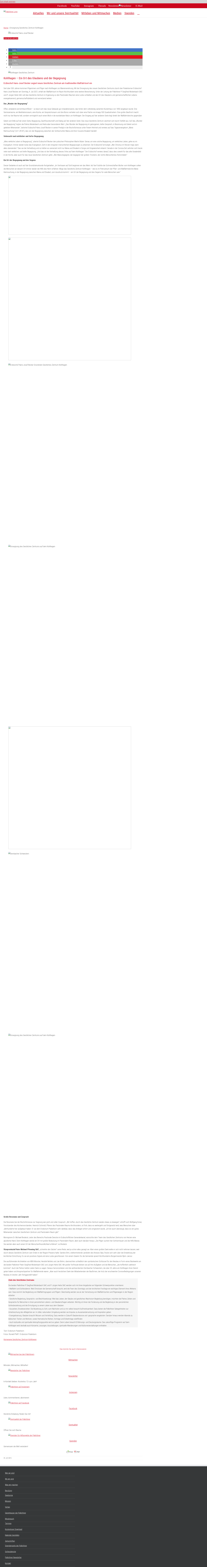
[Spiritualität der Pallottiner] (19, 1419)
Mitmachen (73, 1360)
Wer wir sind (9, 1473)
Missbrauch (9, 1519)
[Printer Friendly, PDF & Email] (73, 1452)
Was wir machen (11, 1485)
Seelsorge (9, 1495)
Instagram (73, 1392)
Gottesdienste (10, 1551)
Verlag (7, 1507)
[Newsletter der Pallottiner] (19, 1370)
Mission (8, 1501)
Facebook (73, 1408)
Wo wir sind (9, 1479)
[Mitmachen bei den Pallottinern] (21, 1354)
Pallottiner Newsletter (13, 1557)
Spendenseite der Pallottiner (16, 1546)
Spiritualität (73, 1425)
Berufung (8, 1491)
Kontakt (8, 1563)
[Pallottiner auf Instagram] (18, 1387)
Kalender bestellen (12, 1535)
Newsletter (73, 1376)
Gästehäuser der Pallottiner (15, 1513)
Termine (8, 1523)
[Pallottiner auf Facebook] (18, 1403)
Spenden (73, 1441)
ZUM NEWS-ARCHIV (11, 38)
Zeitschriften (10, 1541)
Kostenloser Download (13, 1529)
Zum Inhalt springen (7, 1)
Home (6, 28)
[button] (138, 13)
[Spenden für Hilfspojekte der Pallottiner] (24, 1435)
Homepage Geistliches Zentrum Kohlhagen (20, 1339)
